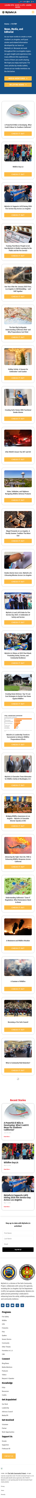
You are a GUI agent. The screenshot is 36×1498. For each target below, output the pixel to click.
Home (6, 24)
